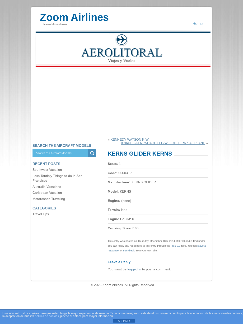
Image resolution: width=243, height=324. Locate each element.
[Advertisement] (121, 102)
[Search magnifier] (92, 153)
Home (197, 23)
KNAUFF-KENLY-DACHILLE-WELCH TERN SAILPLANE (163, 143)
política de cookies (47, 316)
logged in (134, 269)
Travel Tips (41, 214)
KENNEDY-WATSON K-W (130, 139)
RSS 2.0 (175, 245)
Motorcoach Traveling (49, 199)
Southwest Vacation (47, 169)
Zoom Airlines (74, 15)
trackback (129, 250)
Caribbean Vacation (47, 192)
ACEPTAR (124, 320)
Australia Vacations (47, 187)
